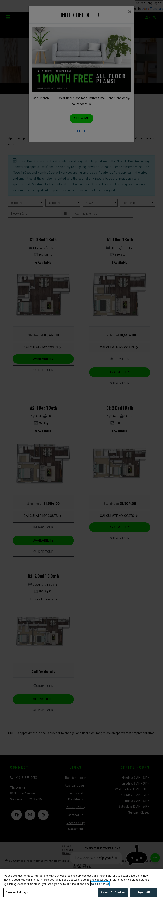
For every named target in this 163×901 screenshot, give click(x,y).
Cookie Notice (100, 884)
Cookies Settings (17, 892)
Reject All (143, 892)
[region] (81, 885)
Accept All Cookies (112, 892)
